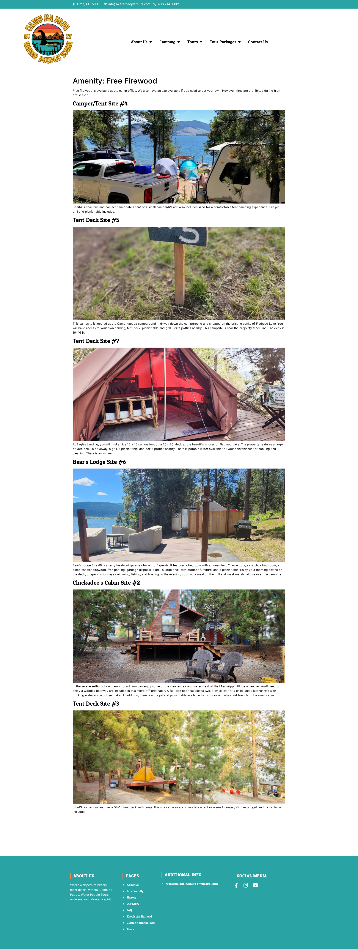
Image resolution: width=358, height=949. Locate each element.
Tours (192, 42)
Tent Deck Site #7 (96, 341)
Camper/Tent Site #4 (100, 103)
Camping (167, 42)
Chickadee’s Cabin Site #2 (106, 582)
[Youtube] (255, 885)
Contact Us (258, 42)
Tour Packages (223, 42)
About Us (139, 42)
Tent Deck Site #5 (96, 220)
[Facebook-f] (236, 885)
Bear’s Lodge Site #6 (99, 462)
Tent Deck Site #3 (96, 703)
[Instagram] (245, 885)
